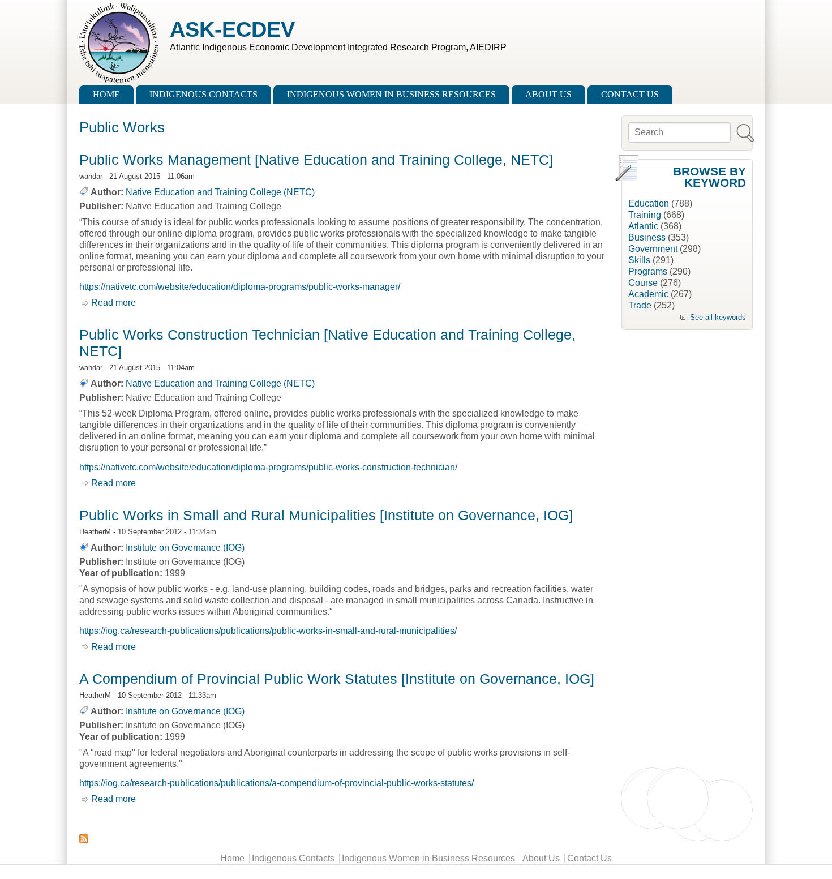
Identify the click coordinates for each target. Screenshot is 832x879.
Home (106, 94)
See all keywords (718, 317)
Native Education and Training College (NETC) (220, 192)
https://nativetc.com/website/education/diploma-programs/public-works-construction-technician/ (268, 467)
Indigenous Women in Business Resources (391, 94)
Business (647, 237)
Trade (639, 305)
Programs (647, 271)
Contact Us (630, 94)
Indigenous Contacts (203, 94)
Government (652, 249)
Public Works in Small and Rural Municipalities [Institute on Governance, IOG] (326, 515)
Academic (648, 294)
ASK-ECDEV (232, 29)
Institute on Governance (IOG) (185, 547)
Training (644, 215)
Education (648, 203)
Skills (639, 260)
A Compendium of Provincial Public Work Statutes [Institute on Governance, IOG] (336, 679)
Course (643, 283)
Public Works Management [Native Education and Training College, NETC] (316, 160)
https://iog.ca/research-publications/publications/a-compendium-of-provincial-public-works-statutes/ (276, 783)
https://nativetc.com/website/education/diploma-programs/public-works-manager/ (239, 286)
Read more (113, 302)
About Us (548, 94)
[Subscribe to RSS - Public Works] (344, 838)
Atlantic (643, 226)
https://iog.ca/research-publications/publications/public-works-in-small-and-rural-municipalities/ (268, 631)
